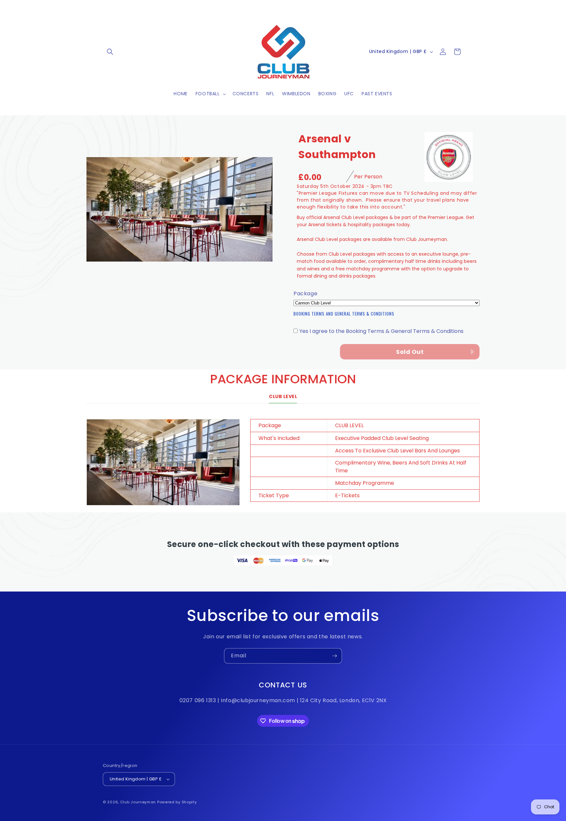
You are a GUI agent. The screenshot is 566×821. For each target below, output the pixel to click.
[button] (110, 52)
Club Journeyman (138, 802)
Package (305, 293)
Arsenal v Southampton (337, 146)
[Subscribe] (334, 656)
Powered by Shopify (177, 802)
